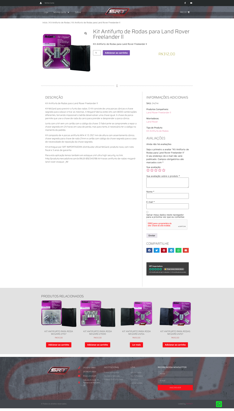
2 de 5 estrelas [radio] (152, 170)
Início (45, 22)
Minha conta (59, 12)
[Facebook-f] (185, 3)
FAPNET (189, 403)
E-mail (150, 202)
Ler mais (136, 344)
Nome (150, 192)
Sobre (78, 12)
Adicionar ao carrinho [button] (58, 344)
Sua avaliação (153, 167)
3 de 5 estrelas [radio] (155, 170)
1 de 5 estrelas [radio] (148, 170)
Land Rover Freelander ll (158, 112)
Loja (46, 12)
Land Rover (152, 121)
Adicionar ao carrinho (116, 52)
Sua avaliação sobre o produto (163, 176)
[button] (85, 33)
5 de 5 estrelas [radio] (163, 170)
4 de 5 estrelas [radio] (159, 170)
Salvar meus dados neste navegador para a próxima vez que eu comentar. (165, 216)
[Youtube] (191, 3)
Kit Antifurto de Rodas (59, 22)
